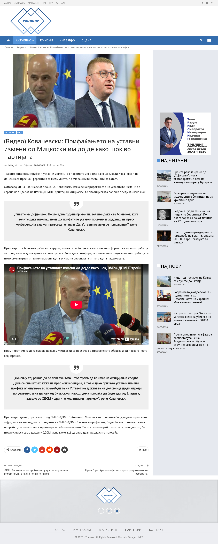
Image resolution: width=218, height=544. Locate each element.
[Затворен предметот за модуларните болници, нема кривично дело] (164, 196)
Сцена (86, 40)
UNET (140, 537)
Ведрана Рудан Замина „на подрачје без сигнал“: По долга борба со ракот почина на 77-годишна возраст (193, 216)
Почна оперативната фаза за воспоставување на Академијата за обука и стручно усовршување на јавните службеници (184, 341)
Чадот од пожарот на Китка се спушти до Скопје (192, 279)
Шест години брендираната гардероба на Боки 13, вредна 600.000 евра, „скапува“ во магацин (194, 237)
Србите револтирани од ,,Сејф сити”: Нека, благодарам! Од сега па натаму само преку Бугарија (193, 177)
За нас (7, 2)
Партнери (48, 2)
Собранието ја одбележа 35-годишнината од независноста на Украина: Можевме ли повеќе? (192, 297)
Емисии (46, 40)
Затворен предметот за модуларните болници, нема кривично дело (193, 196)
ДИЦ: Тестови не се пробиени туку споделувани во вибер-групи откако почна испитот (36, 471)
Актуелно (23, 40)
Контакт (60, 2)
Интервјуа (67, 40)
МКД (19, 132)
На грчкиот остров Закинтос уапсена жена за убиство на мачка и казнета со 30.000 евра (193, 318)
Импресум (19, 2)
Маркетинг (34, 2)
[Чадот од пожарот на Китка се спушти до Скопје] (164, 281)
